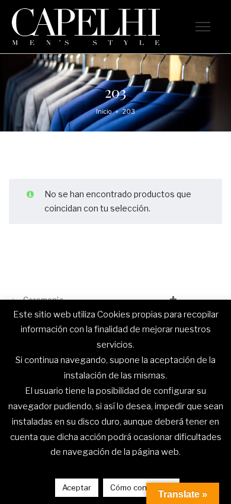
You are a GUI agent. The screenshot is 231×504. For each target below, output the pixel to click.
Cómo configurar (141, 487)
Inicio (103, 111)
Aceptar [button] (76, 487)
